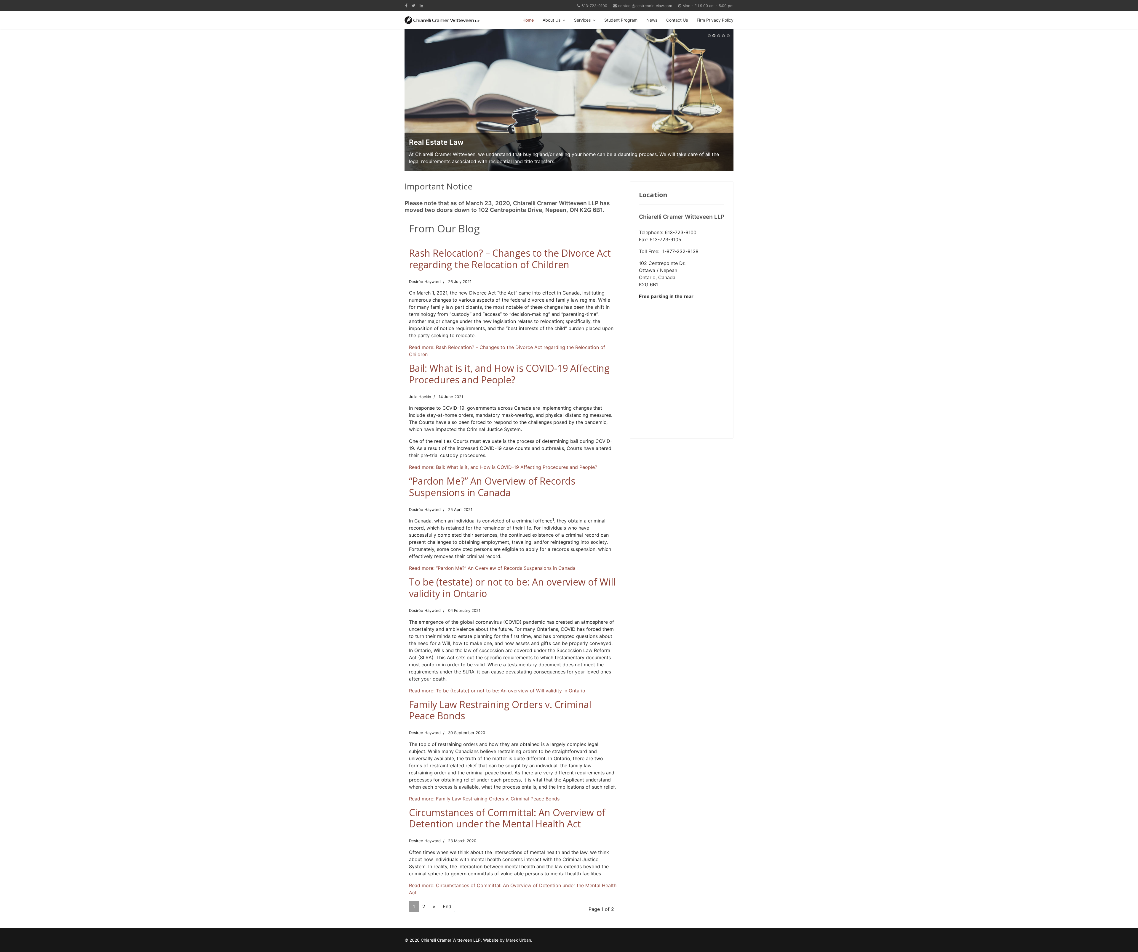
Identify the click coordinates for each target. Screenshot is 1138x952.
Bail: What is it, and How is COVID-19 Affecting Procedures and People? (509, 374)
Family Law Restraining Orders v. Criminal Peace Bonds (500, 710)
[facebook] (406, 5)
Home (528, 19)
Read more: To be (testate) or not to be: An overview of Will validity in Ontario (497, 691)
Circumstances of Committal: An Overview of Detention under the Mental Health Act (507, 818)
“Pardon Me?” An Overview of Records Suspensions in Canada (492, 486)
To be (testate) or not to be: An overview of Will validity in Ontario (512, 587)
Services (582, 19)
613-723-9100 (594, 6)
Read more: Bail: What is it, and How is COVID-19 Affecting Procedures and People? (503, 467)
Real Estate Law (436, 142)
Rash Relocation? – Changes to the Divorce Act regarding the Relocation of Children (510, 259)
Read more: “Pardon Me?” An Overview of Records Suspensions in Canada (492, 568)
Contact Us (677, 19)
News (651, 19)
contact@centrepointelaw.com (645, 6)
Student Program (620, 19)
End (447, 906)
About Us (551, 19)
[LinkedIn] (421, 5)
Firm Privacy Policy (715, 19)
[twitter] (413, 5)
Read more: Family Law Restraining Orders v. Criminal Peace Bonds (484, 799)
